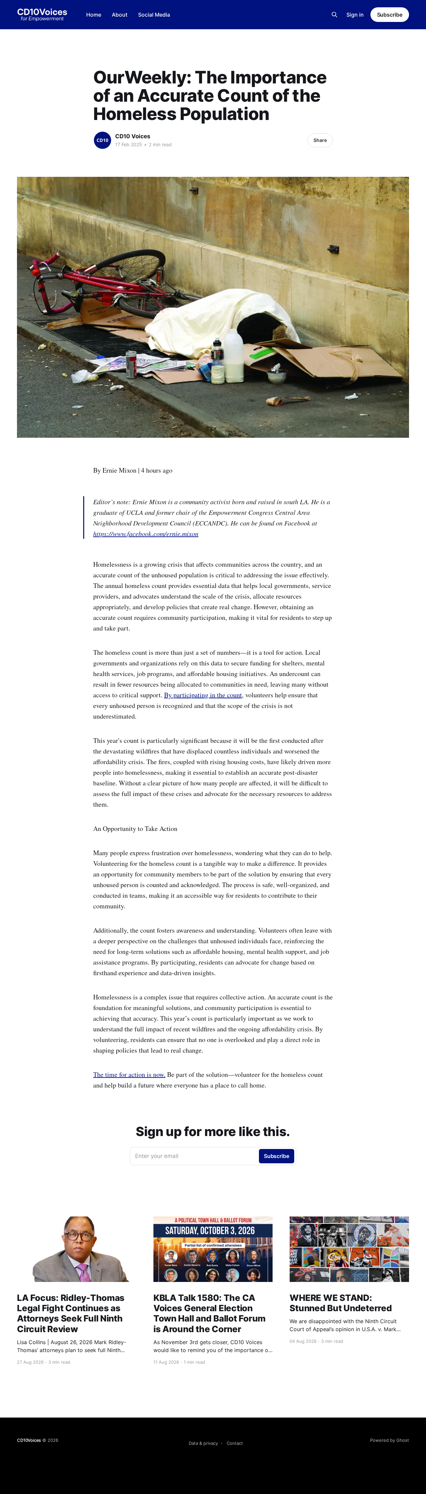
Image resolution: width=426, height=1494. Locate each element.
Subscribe (389, 14)
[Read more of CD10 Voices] (102, 140)
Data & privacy (203, 1443)
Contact (235, 1443)
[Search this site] (334, 14)
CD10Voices (29, 1440)
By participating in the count (203, 694)
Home (93, 14)
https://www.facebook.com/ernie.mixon (145, 533)
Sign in (355, 14)
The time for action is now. (129, 1074)
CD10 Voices (132, 136)
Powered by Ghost (389, 1440)
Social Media (154, 14)
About (119, 14)
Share (320, 140)
